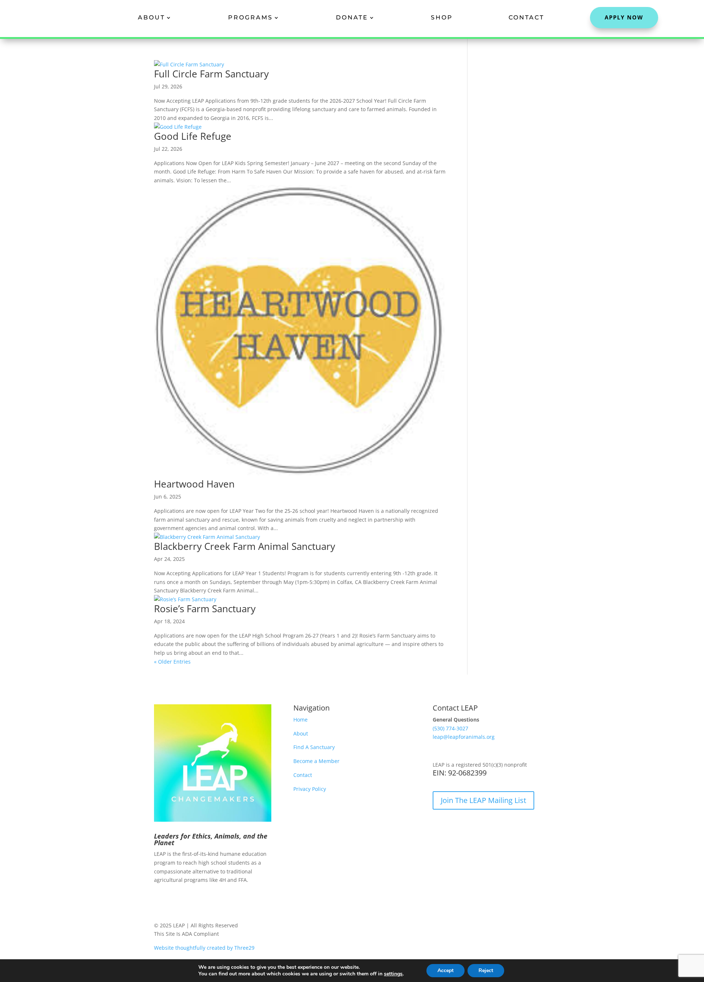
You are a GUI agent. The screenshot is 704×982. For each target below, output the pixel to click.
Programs (250, 17)
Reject (485, 970)
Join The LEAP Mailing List (483, 800)
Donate (352, 17)
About (151, 17)
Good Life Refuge (192, 136)
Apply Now (624, 17)
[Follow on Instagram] (174, 901)
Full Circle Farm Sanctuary (211, 73)
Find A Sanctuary (314, 747)
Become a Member (316, 761)
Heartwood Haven (194, 483)
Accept (445, 970)
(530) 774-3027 (450, 728)
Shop (442, 17)
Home (300, 719)
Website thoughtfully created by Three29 (204, 947)
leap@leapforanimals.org (464, 736)
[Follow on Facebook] (160, 901)
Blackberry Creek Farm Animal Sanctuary (244, 546)
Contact (526, 17)
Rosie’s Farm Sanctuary (205, 608)
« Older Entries (172, 661)
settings (393, 974)
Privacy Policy (309, 788)
